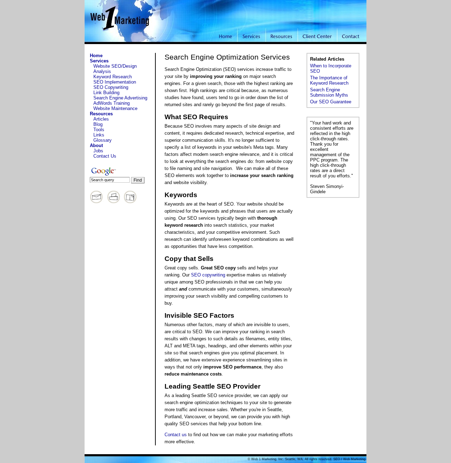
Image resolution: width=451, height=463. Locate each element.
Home (96, 55)
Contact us (176, 434)
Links (98, 135)
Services (99, 60)
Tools (98, 129)
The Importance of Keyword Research (329, 80)
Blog (98, 124)
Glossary (102, 140)
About (96, 145)
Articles (101, 119)
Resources (101, 113)
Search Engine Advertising (120, 97)
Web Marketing (354, 459)
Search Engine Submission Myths (329, 92)
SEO (336, 459)
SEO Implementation (114, 82)
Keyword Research (112, 76)
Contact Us (104, 156)
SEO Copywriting (110, 87)
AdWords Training (111, 103)
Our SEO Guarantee (330, 101)
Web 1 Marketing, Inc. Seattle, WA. (277, 459)
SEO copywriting (208, 275)
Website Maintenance (115, 108)
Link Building (106, 92)
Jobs (98, 150)
